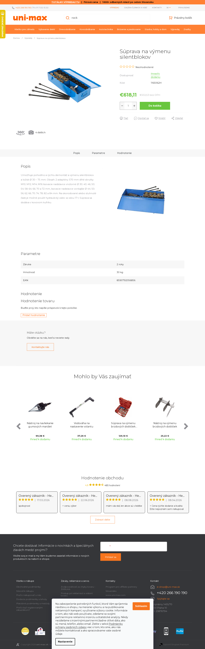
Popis (76, 153)
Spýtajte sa (163, 598)
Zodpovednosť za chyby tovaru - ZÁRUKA (78, 587)
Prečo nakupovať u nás (28, 595)
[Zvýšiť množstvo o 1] (134, 106)
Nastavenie (65, 641)
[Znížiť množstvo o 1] (122, 106)
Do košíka (155, 105)
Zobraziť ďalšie (102, 519)
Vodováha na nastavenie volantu (81, 425)
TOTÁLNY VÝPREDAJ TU (65, 2)
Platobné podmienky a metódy (33, 603)
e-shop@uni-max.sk (168, 586)
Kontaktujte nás (40, 347)
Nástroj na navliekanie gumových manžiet (40, 425)
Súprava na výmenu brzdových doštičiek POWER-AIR (123, 425)
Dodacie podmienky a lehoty (31, 599)
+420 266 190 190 (23, 7)
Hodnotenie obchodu (102, 478)
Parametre (98, 153)
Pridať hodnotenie (33, 315)
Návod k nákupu (25, 591)
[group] (40, 418)
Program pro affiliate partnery (121, 586)
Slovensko (111, 591)
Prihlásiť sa (110, 557)
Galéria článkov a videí (135, 8)
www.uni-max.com (115, 595)
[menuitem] (24, 29)
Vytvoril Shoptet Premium (176, 644)
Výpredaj (114, 8)
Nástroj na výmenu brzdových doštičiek (165, 425)
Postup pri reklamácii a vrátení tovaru (77, 594)
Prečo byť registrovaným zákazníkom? (29, 608)
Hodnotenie (124, 153)
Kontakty (157, 8)
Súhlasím (141, 606)
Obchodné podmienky (28, 586)
